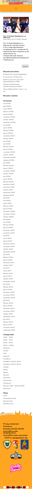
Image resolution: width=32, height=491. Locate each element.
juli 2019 (6, 235)
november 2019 (9, 233)
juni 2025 (7, 125)
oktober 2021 (8, 189)
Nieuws (24, 39)
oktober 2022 (8, 173)
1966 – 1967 (8, 340)
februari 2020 (8, 225)
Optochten (6, 377)
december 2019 (9, 230)
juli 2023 (6, 163)
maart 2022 (7, 179)
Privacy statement (11, 424)
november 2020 (9, 214)
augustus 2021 (8, 195)
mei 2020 (7, 222)
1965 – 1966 (8, 337)
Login (5, 395)
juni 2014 (6, 319)
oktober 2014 (8, 314)
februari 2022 (8, 181)
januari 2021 (7, 208)
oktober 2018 (8, 249)
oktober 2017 (8, 265)
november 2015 (9, 295)
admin (9, 39)
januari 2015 (7, 305)
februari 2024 (8, 146)
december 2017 (8, 262)
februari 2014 (8, 322)
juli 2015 (6, 300)
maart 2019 (7, 238)
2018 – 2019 (8, 342)
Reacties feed (8, 401)
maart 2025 (7, 127)
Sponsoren (7, 388)
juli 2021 (6, 198)
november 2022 (9, 171)
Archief (5, 350)
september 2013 (9, 330)
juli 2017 (6, 268)
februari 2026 (8, 111)
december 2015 (9, 292)
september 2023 (9, 157)
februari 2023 (8, 165)
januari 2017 (7, 276)
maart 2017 (7, 270)
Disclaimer (7, 426)
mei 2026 (7, 103)
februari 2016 (8, 287)
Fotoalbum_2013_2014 (12, 361)
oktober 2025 (8, 119)
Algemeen (6, 348)
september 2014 (9, 316)
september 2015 (9, 297)
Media (5, 369)
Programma (7, 383)
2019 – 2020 (8, 345)
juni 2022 (7, 176)
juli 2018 (6, 254)
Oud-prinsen (7, 380)
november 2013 (8, 327)
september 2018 (9, 252)
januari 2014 (7, 324)
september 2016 (9, 281)
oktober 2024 (8, 138)
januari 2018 (7, 260)
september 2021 (9, 192)
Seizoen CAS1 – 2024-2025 (13, 386)
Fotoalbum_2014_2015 (12, 364)
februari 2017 (8, 273)
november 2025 (9, 117)
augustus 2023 (8, 160)
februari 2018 (8, 257)
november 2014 (8, 311)
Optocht (6, 375)
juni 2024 (7, 141)
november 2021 (8, 187)
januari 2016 (7, 289)
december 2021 (8, 184)
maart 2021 (7, 203)
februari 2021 (8, 206)
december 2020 (9, 211)
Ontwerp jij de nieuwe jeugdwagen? (15, 74)
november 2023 (9, 152)
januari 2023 (8, 168)
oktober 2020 (8, 216)
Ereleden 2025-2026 (13, 429)
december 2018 (8, 243)
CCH (5, 353)
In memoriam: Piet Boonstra (12, 77)
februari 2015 (8, 303)
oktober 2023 (8, 154)
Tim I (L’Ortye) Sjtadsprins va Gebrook (14, 36)
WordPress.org (8, 403)
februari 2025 (8, 130)
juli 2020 (6, 219)
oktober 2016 (8, 278)
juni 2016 (6, 284)
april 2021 (7, 200)
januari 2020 (8, 227)
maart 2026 (7, 109)
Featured (6, 356)
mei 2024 (7, 144)
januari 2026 (8, 114)
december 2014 (8, 308)
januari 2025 (8, 133)
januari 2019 (7, 241)
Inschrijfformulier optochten (15, 435)
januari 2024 (8, 149)
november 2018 (8, 246)
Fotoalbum (6, 359)
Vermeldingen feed (9, 398)
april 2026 (7, 106)
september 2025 (9, 122)
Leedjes (6, 367)
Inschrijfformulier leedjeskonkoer (10, 432)
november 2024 (9, 136)
